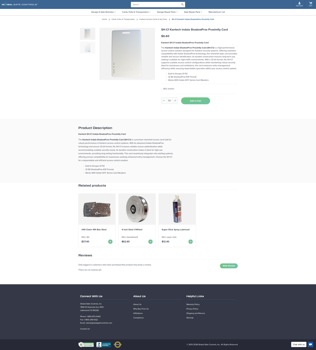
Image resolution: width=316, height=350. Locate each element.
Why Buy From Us (141, 309)
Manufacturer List (217, 12)
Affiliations (138, 313)
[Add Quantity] (175, 100)
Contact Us (85, 329)
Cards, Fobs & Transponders (135, 12)
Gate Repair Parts (192, 12)
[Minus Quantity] (164, 100)
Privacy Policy (192, 309)
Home (104, 19)
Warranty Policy (193, 304)
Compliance (138, 318)
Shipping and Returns (195, 313)
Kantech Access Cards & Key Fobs (153, 19)
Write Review (229, 266)
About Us (137, 304)
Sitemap (189, 318)
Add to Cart (195, 101)
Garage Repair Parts (166, 12)
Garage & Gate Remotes (102, 12)
